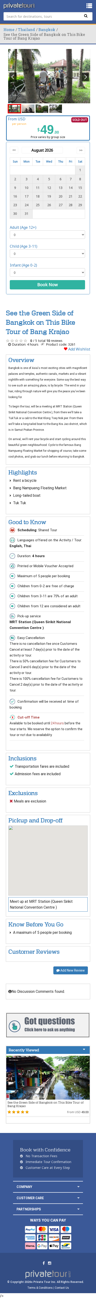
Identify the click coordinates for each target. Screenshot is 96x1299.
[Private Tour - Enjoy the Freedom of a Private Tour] (19, 6)
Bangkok (46, 29)
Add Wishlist (78, 349)
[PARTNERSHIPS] (78, 1209)
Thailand (26, 29)
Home (8, 29)
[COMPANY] (78, 1187)
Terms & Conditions (40, 1287)
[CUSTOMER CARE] (78, 1198)
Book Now (47, 284)
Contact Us (62, 1287)
